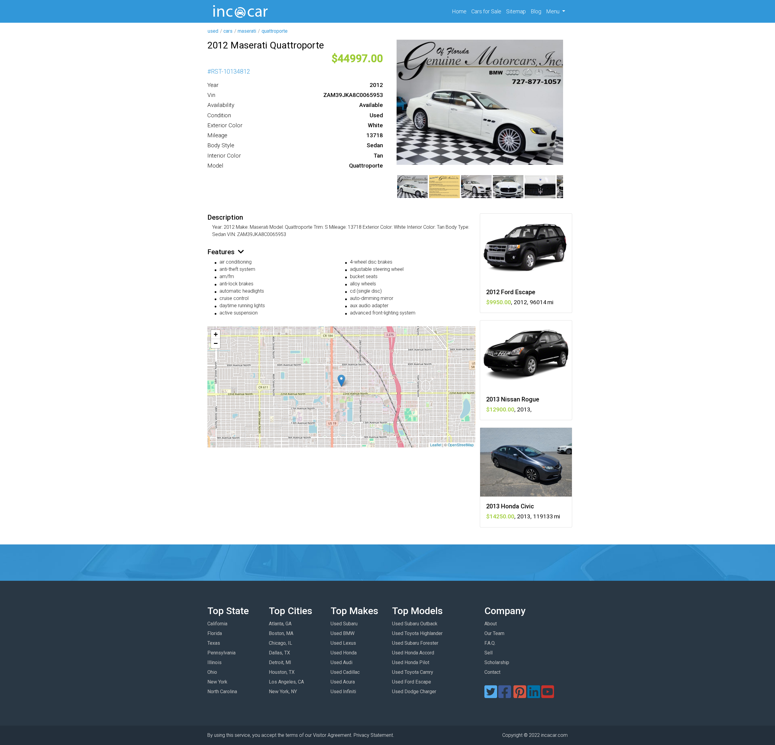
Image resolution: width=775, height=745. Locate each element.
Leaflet (435, 444)
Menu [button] (553, 11)
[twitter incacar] (490, 695)
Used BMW (343, 633)
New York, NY (283, 691)
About (490, 624)
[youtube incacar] (547, 695)
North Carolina (222, 691)
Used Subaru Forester (415, 643)
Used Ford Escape (411, 682)
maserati (247, 31)
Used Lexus (343, 643)
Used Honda (344, 653)
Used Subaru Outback (414, 624)
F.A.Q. (490, 643)
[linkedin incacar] (533, 695)
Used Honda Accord (413, 653)
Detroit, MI (280, 662)
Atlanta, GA (280, 624)
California (217, 624)
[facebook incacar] (504, 695)
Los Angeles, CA (286, 682)
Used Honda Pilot (410, 662)
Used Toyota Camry (412, 672)
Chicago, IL (280, 643)
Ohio (212, 672)
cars (227, 31)
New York (217, 682)
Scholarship (496, 662)
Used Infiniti (343, 691)
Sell (488, 653)
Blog (536, 11)
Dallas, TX (279, 653)
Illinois (214, 662)
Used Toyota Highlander (417, 633)
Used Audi (341, 662)
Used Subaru (344, 624)
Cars (486, 11)
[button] (341, 380)
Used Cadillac (345, 672)
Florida (214, 633)
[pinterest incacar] (519, 695)
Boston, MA (281, 633)
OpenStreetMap (461, 444)
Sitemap (516, 11)
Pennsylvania (221, 653)
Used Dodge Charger (414, 691)
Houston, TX (282, 672)
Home (460, 11)
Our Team (494, 633)
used (213, 31)
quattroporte (275, 31)
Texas (213, 643)
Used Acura (343, 682)
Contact (492, 672)
